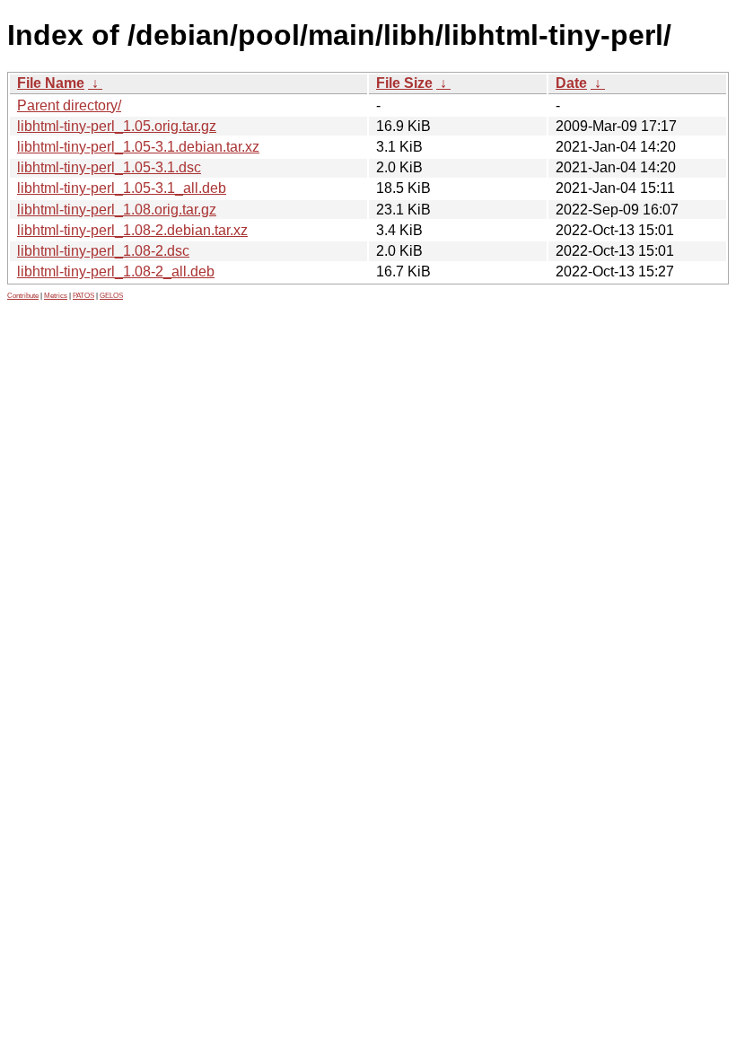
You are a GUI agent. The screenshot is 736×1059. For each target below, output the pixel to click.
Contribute (23, 296)
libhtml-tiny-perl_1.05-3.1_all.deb (121, 188)
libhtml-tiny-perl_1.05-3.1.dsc (109, 167)
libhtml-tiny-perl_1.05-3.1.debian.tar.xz (138, 146)
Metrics (55, 296)
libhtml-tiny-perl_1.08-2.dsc (103, 250)
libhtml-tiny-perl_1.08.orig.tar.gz (116, 209)
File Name (50, 83)
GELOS (111, 296)
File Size (404, 83)
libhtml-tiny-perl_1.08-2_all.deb (116, 271)
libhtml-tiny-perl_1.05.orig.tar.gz (116, 126)
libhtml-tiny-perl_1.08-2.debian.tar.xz (132, 230)
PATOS (83, 296)
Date (571, 83)
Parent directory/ (69, 105)
